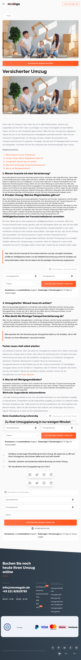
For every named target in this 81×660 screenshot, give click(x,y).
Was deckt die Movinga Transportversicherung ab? (25, 165)
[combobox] (20, 276)
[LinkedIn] (64, 648)
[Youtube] (59, 654)
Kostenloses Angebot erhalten (40, 63)
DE (66, 653)
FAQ (37, 604)
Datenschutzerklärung (42, 595)
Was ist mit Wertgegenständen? (18, 168)
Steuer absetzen (27, 374)
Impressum (39, 590)
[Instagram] (76, 648)
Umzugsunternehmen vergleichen (57, 603)
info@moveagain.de (16, 587)
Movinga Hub (55, 598)
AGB (37, 600)
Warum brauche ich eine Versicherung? (20, 155)
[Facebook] (70, 648)
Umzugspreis (55, 611)
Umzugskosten (56, 594)
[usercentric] (53, 648)
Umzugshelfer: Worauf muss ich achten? (21, 162)
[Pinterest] (59, 648)
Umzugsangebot (57, 608)
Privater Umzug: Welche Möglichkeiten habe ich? (25, 158)
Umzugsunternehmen (57, 589)
